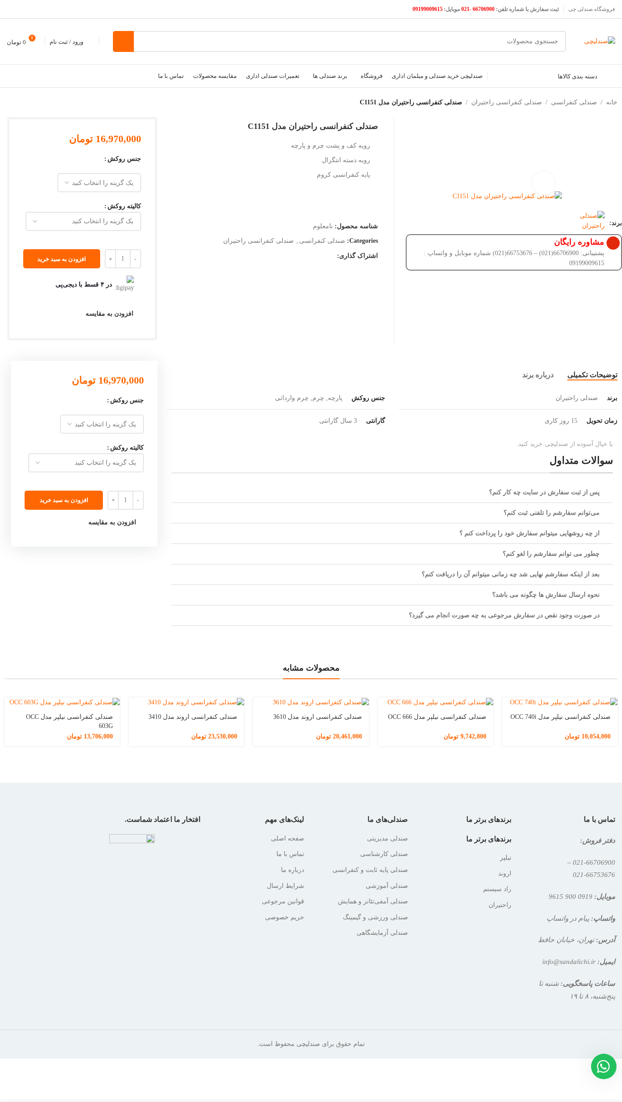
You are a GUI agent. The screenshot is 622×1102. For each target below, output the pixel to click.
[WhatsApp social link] (330, 256)
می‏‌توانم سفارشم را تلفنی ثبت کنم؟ (552, 512)
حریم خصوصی (284, 917)
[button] (392, 492)
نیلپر (505, 857)
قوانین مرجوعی (283, 901)
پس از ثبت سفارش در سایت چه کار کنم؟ (544, 492)
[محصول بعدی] (5, 102)
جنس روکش (124, 158)
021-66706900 (594, 862)
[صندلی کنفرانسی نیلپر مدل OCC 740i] (559, 702)
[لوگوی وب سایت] (599, 40)
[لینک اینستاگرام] (24, 8)
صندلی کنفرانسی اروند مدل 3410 (192, 716)
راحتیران (500, 905)
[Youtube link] (12, 8)
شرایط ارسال (285, 885)
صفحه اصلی (287, 838)
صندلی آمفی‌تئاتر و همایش (373, 901)
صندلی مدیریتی (387, 838)
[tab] (592, 374)
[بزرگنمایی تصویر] (543, 183)
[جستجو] (123, 41)
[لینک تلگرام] (319, 256)
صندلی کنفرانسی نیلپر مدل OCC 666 (437, 716)
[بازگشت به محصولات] (16, 102)
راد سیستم (497, 889)
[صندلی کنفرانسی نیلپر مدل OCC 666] (435, 702)
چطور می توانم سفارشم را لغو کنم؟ (551, 553)
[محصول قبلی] (27, 102)
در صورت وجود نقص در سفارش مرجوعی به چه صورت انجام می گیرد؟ (504, 615)
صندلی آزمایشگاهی (382, 932)
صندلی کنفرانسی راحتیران (506, 102)
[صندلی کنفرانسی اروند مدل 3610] (310, 702)
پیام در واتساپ (567, 918)
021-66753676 (594, 874)
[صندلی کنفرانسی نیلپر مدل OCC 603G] (62, 702)
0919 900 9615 (570, 896)
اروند (504, 873)
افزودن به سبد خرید (61, 259)
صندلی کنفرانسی (574, 102)
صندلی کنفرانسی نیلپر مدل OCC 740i (560, 716)
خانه (611, 102)
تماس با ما (290, 854)
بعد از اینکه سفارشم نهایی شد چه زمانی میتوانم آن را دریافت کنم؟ (511, 574)
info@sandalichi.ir (569, 961)
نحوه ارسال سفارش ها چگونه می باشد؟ (546, 594)
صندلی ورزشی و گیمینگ (375, 917)
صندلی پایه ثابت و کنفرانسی (370, 869)
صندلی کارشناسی (384, 854)
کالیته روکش (124, 206)
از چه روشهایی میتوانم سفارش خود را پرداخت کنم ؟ (529, 533)
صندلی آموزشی (387, 885)
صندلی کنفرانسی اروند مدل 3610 (317, 716)
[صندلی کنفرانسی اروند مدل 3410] (186, 702)
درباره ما (292, 869)
